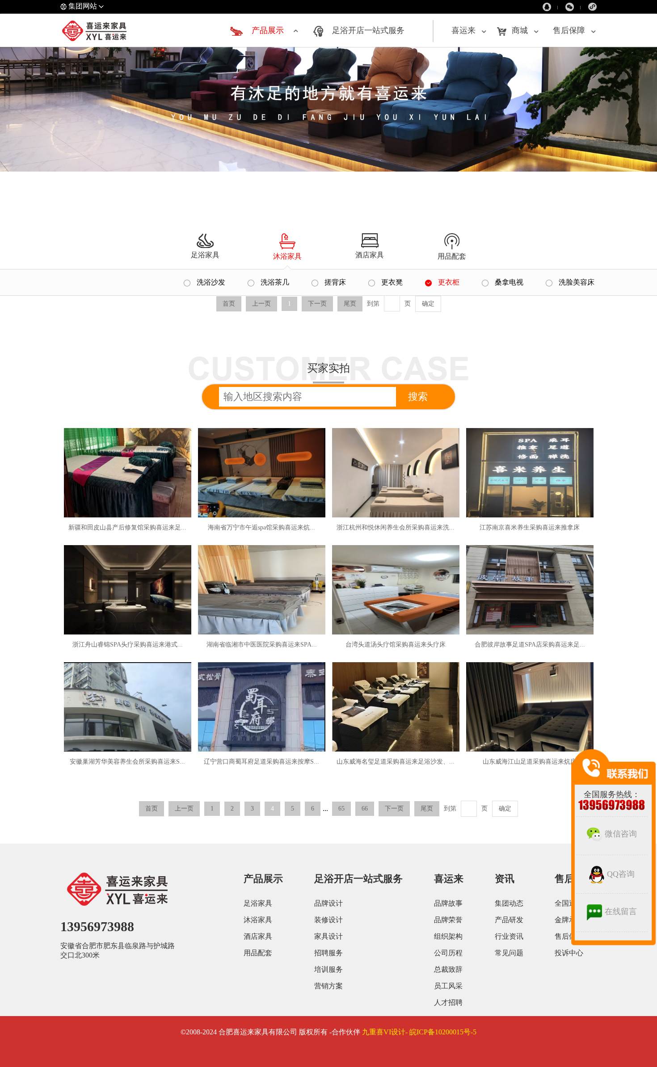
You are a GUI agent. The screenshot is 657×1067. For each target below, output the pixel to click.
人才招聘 (448, 1002)
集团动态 (509, 903)
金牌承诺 (569, 920)
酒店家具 (258, 936)
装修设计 (328, 920)
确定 (428, 303)
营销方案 (328, 986)
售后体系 (569, 936)
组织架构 (448, 936)
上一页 (184, 808)
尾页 (427, 808)
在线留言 (621, 911)
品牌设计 (328, 903)
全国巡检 (569, 903)
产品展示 (268, 30)
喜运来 (463, 30)
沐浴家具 (258, 920)
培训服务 (328, 969)
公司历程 (448, 953)
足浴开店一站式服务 (368, 30)
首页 (151, 808)
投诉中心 (569, 953)
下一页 (394, 808)
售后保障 (569, 30)
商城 (520, 30)
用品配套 (258, 953)
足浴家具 (258, 903)
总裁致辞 (448, 969)
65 (341, 808)
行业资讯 (509, 936)
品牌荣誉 (448, 920)
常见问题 (509, 953)
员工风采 (448, 986)
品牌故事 (448, 903)
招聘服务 (328, 953)
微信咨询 (621, 833)
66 (365, 808)
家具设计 (328, 936)
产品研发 (509, 920)
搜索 (418, 396)
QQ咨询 (621, 874)
